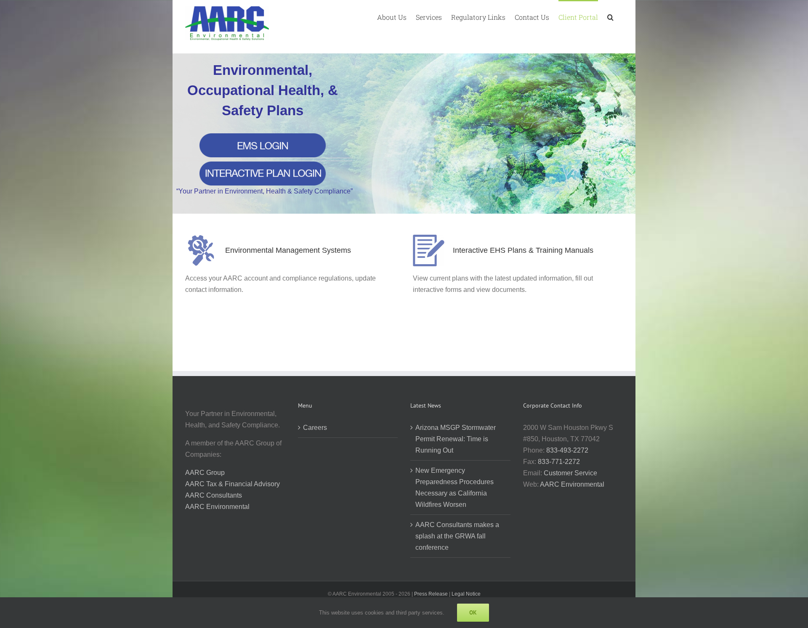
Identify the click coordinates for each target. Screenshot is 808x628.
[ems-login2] (262, 136)
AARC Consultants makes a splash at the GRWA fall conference (457, 536)
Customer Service (570, 473)
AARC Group (205, 472)
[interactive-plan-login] (262, 164)
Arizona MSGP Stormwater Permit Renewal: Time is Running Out (455, 439)
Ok (473, 612)
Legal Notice (466, 594)
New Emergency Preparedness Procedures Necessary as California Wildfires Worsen (454, 487)
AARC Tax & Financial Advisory (232, 484)
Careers (315, 427)
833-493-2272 (567, 450)
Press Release (431, 594)
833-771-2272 (559, 461)
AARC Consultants (213, 495)
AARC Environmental (217, 506)
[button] (610, 16)
